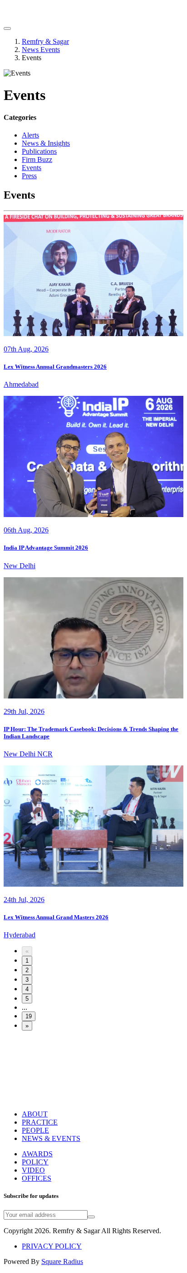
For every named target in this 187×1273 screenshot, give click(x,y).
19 (28, 1016)
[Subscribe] (91, 1217)
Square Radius (62, 1261)
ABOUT (35, 1114)
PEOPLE (35, 1130)
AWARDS (37, 1154)
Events (31, 167)
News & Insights (46, 143)
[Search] (7, 28)
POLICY (35, 1162)
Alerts (30, 135)
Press (29, 176)
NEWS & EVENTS (51, 1138)
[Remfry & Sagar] (53, 18)
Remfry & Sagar (45, 41)
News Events (41, 49)
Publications (39, 151)
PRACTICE (40, 1122)
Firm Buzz (37, 159)
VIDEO (33, 1170)
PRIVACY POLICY (52, 1246)
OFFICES (36, 1178)
